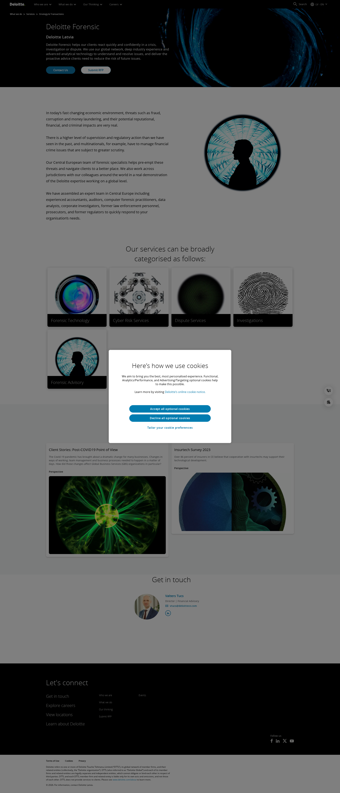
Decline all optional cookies (170, 418)
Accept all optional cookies (170, 409)
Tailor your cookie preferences (170, 428)
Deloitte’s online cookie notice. (185, 392)
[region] (170, 396)
